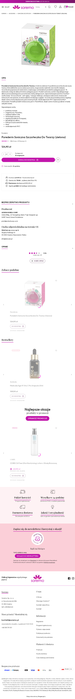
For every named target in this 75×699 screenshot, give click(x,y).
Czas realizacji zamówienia (45, 658)
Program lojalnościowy (44, 625)
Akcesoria (12, 13)
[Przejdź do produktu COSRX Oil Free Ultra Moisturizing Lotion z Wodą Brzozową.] (34, 441)
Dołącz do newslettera (27, 556)
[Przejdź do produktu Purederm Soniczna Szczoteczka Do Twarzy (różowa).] (34, 293)
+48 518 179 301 (7, 628)
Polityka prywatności (43, 633)
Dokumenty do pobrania (44, 637)
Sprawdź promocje (37, 418)
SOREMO (4, 13)
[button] (5, 7)
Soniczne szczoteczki (24, 13)
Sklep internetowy (35, 696)
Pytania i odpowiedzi (43, 629)
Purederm (5, 133)
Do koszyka (16, 326)
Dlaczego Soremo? (43, 601)
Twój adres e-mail (20, 552)
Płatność (39, 650)
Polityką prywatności (49, 562)
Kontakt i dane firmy (42, 605)
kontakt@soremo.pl (10, 620)
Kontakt (38, 609)
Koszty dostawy (41, 654)
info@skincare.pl (7, 239)
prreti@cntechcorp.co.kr (10, 221)
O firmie (39, 597)
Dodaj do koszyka (26, 160)
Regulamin (33, 560)
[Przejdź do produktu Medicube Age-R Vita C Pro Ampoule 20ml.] (34, 363)
